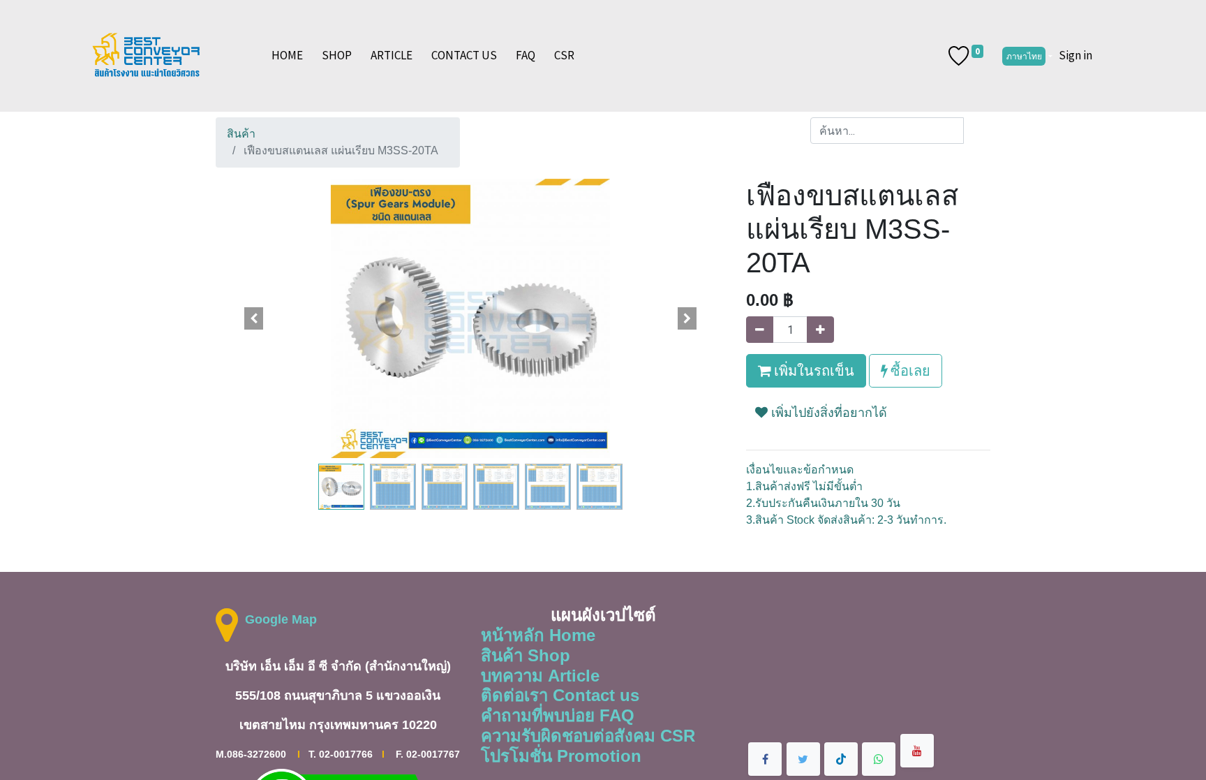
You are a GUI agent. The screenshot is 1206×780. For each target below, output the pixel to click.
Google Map (281, 619)
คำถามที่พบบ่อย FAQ (557, 715)
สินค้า (241, 134)
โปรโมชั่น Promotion (561, 755)
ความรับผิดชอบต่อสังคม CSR (588, 735)
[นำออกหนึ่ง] (759, 329)
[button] (254, 318)
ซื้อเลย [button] (909, 370)
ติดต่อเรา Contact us (560, 695)
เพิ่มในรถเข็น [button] (812, 370)
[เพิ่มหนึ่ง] (820, 329)
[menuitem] (287, 56)
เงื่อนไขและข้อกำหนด (800, 470)
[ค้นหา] (976, 130)
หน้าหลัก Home (538, 635)
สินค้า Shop (525, 655)
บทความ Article (540, 675)
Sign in (1075, 55)
